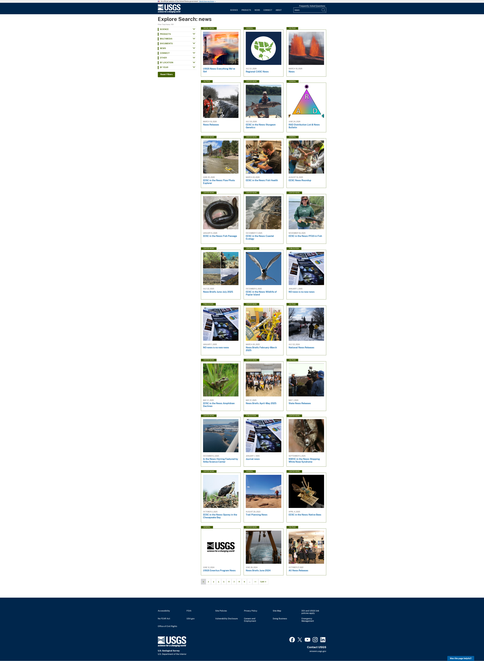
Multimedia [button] (166, 39)
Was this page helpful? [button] (461, 658)
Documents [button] (166, 43)
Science (234, 10)
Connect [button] (165, 53)
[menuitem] (234, 8)
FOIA (189, 611)
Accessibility (164, 611)
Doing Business (280, 619)
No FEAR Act (164, 619)
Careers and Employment (250, 620)
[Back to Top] (475, 652)
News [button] (163, 48)
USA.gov (191, 619)
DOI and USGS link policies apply (310, 612)
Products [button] (165, 34)
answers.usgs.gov (318, 651)
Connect (267, 10)
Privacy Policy (250, 611)
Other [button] (163, 58)
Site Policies (221, 611)
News (257, 10)
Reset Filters (166, 74)
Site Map (277, 611)
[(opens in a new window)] (292, 639)
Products (246, 10)
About (279, 10)
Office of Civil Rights (167, 626)
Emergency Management (307, 620)
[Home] (169, 12)
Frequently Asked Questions (312, 6)
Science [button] (164, 29)
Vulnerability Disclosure (226, 619)
